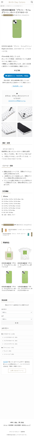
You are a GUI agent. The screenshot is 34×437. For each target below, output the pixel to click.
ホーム (5, 425)
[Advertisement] (17, 394)
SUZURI (5, 362)
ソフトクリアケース (10, 344)
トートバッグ (9, 354)
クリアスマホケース (10, 340)
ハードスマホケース (8, 15)
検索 (17, 323)
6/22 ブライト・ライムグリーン (22, 15)
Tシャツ (7, 351)
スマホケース (9, 334)
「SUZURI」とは (17, 86)
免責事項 (23, 431)
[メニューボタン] (2, 2)
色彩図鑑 (10, 425)
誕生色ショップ (26, 425)
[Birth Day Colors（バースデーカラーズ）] (17, 2)
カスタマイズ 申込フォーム (17, 101)
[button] (9, 113)
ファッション (8, 347)
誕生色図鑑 (18, 425)
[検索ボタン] (32, 2)
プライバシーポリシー (14, 431)
